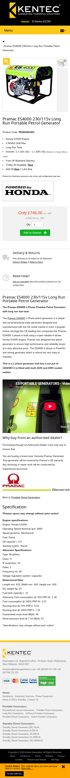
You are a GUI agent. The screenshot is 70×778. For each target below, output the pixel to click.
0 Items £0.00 (41, 21)
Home (6, 692)
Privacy (61, 756)
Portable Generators (15, 706)
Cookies (19, 759)
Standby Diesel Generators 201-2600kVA (23, 740)
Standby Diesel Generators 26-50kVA (21, 734)
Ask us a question (21, 282)
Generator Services (24, 696)
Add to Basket (32, 232)
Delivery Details (20, 262)
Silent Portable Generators (44, 717)
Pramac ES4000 (16, 318)
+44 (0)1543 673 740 (46, 669)
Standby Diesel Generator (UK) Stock (21, 727)
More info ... (27, 768)
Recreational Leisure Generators (18, 710)
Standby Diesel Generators (18, 723)
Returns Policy (36, 262)
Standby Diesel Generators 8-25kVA (20, 730)
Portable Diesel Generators (16, 717)
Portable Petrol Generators (25, 497)
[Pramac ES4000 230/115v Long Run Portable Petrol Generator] (35, 10)
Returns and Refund (37, 759)
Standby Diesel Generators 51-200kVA (22, 737)
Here (30, 165)
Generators (8, 696)
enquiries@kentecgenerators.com (19, 669)
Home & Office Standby (14, 699)
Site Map (55, 759)
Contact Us (32, 699)
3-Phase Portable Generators (40, 713)
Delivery (49, 756)
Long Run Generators (13, 713)
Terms (38, 756)
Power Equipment (44, 696)
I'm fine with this (14, 774)
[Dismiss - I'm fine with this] (63, 767)
